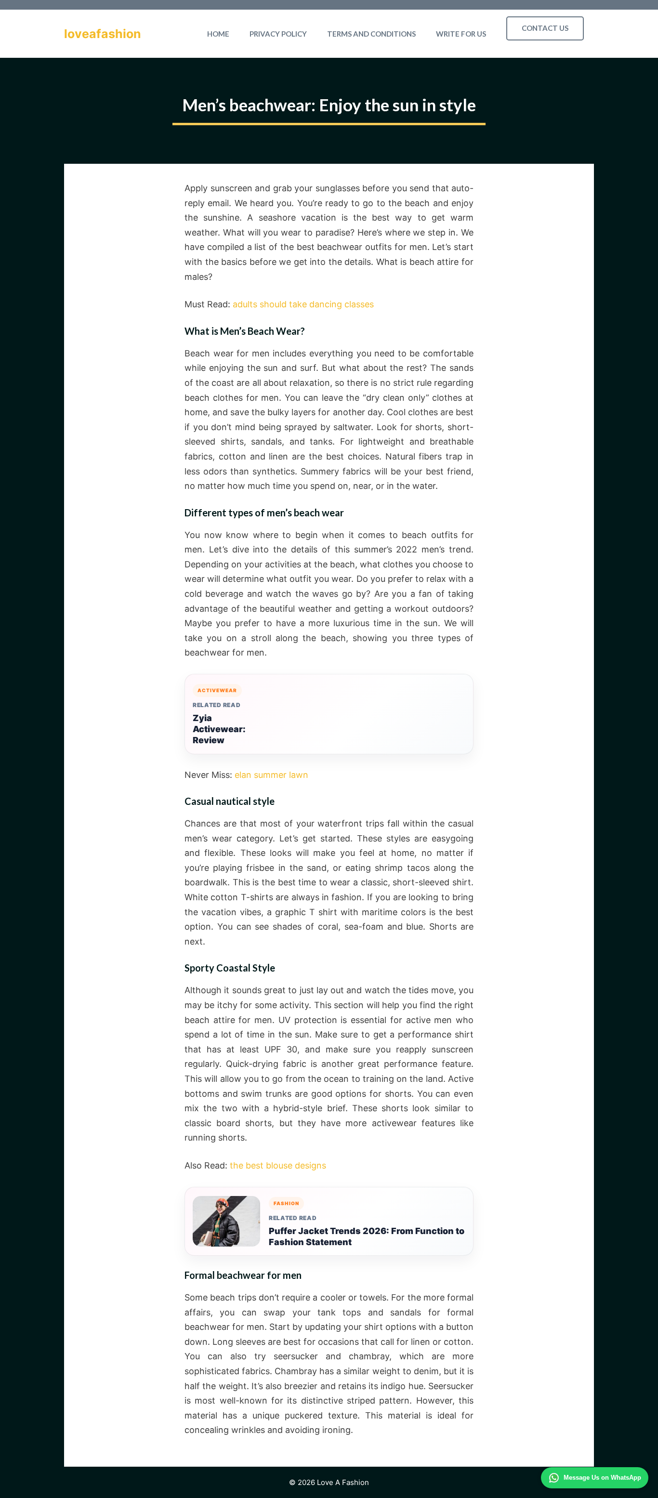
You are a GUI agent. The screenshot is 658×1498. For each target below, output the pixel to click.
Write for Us (461, 33)
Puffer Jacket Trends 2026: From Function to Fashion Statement (366, 1236)
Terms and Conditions (371, 33)
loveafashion (102, 33)
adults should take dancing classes (303, 304)
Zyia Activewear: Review (219, 729)
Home (218, 33)
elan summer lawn (271, 775)
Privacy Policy (278, 33)
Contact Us (545, 28)
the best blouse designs (278, 1165)
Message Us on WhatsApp (602, 1477)
